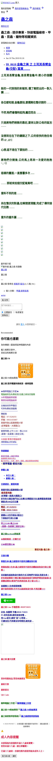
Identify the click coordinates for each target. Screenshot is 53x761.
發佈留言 (5, 315)
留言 (22, 284)
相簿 (8, 48)
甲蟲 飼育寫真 (22, 291)
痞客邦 (17, 284)
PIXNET (12, 724)
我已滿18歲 (6, 756)
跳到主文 (5, 26)
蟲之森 (7, 19)
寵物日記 (21, 43)
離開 (14, 756)
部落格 (9, 51)
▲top (3, 295)
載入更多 (5, 300)
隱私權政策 (44, 724)
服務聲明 (26, 726)
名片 (8, 54)
